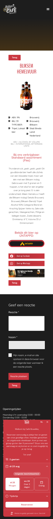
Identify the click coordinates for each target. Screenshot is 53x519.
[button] (48, 9)
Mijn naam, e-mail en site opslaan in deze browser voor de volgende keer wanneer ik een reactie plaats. (28, 361)
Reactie (13, 312)
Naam (12, 337)
